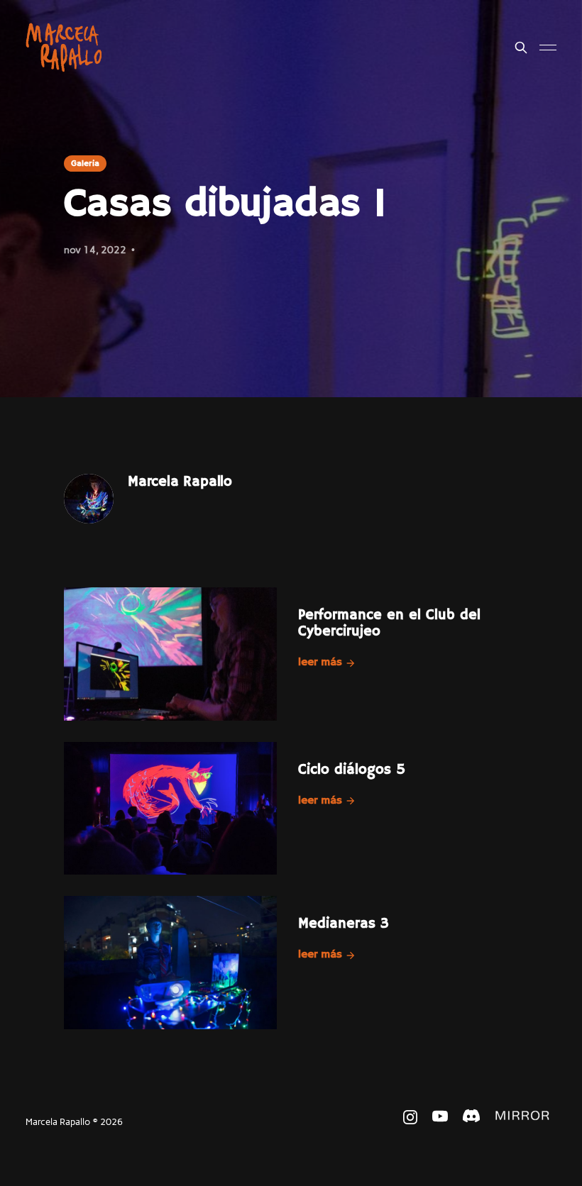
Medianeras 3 (343, 924)
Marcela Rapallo (180, 482)
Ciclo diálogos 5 (351, 770)
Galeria (85, 163)
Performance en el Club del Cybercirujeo (389, 623)
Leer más (320, 662)
